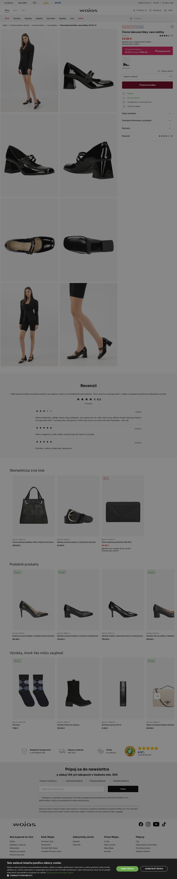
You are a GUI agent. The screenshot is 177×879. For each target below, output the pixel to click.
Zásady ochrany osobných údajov (60, 872)
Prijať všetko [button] (127, 869)
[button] (59, 875)
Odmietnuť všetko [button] (154, 869)
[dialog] (88, 439)
